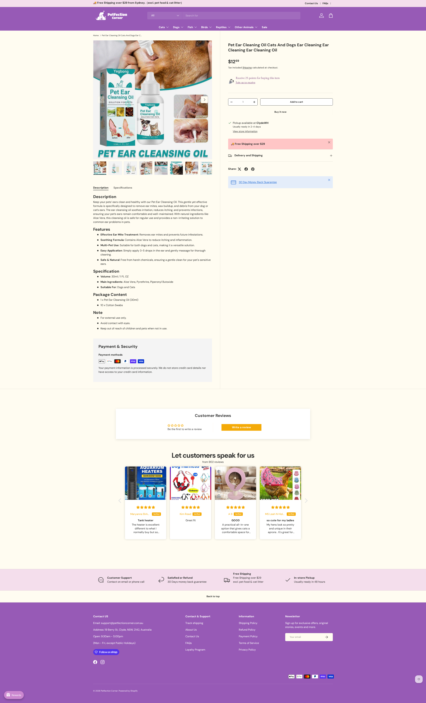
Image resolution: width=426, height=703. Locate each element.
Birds (204, 27)
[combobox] (223, 15)
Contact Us (311, 3)
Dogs (176, 27)
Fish (190, 27)
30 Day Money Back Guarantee (258, 182)
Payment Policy (248, 636)
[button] (330, 15)
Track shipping (194, 623)
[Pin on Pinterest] (252, 169)
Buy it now (280, 112)
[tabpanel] (152, 262)
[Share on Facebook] (246, 169)
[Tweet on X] (239, 169)
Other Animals (244, 27)
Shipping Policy (248, 623)
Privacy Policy (247, 649)
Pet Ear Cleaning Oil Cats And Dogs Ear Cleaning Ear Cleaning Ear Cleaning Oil (122, 35)
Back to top (213, 596)
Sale (264, 27)
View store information (245, 131)
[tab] (100, 187)
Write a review (241, 427)
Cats (162, 27)
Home (96, 35)
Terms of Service (249, 643)
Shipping (247, 67)
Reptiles (221, 27)
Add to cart (296, 101)
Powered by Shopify (128, 691)
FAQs (325, 3)
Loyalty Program (195, 649)
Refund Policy (247, 629)
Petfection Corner (109, 691)
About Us (191, 629)
